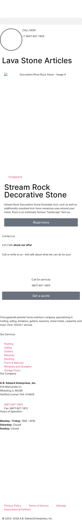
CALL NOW (29, 30)
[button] (41, 21)
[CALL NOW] (11, 39)
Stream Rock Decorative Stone (35, 190)
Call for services (41, 279)
